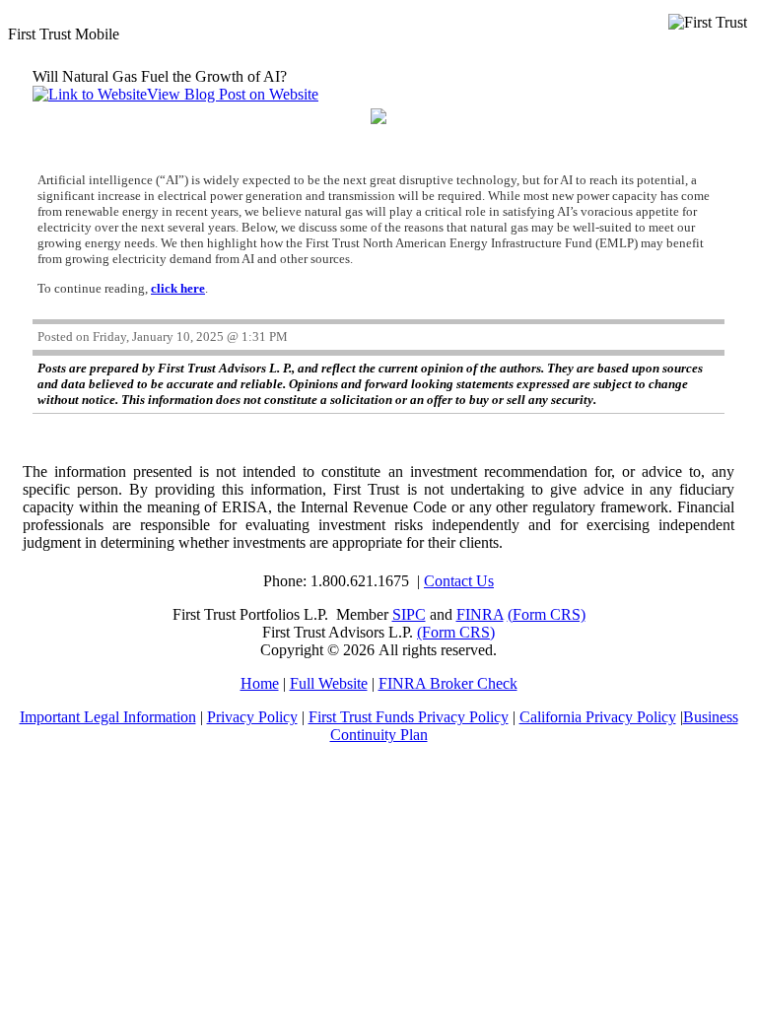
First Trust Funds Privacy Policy (409, 716)
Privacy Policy (252, 716)
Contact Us (459, 580)
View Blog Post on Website (232, 94)
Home (260, 683)
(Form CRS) (546, 614)
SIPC (409, 614)
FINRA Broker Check (447, 683)
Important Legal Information (108, 716)
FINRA (480, 614)
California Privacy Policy (597, 716)
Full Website (329, 683)
